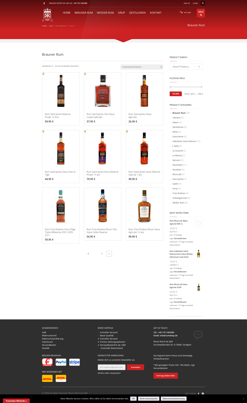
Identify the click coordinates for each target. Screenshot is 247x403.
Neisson (176, 160)
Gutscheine (178, 136)
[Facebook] (44, 3)
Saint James (178, 179)
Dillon (175, 131)
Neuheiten (178, 164)
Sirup (175, 188)
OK (133, 399)
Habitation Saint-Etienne (184, 141)
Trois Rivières (179, 193)
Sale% (175, 183)
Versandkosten (180, 238)
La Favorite (178, 150)
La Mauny (177, 155)
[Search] (199, 67)
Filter (176, 94)
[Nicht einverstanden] (243, 398)
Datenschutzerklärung (52, 338)
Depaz (176, 122)
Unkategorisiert (180, 198)
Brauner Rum (179, 113)
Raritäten (177, 169)
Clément (177, 117)
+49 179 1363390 (80, 3)
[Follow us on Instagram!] (203, 394)
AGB (44, 332)
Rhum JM (177, 174)
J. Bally (176, 146)
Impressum (47, 341)
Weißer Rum (178, 202)
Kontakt (45, 348)
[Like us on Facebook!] (198, 394)
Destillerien (178, 127)
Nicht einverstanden (149, 399)
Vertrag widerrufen (165, 375)
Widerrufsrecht (49, 335)
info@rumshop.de (169, 335)
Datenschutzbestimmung (174, 399)
